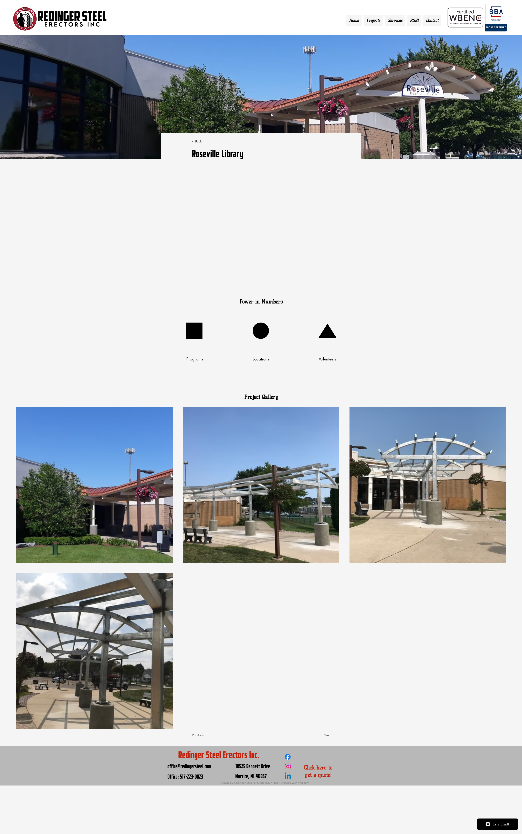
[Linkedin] (288, 776)
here (321, 767)
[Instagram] (288, 766)
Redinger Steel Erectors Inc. (219, 755)
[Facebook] (288, 757)
